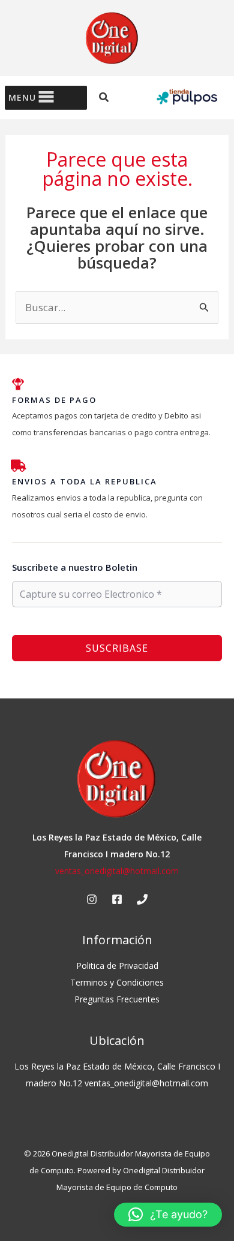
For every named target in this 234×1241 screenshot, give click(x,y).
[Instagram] (91, 899)
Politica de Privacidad (117, 965)
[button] (104, 98)
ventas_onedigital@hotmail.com (117, 870)
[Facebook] (117, 899)
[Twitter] (142, 899)
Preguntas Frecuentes (117, 999)
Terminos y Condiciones (117, 982)
